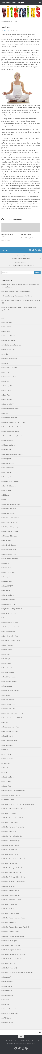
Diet (4, 499)
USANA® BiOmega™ (10, 941)
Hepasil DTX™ (8, 586)
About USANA (7, 322)
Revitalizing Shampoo (10, 740)
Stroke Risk (7, 786)
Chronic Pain (7, 449)
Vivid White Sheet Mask (10, 1013)
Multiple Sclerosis (8, 672)
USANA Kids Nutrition (10, 863)
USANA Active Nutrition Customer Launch (16, 291)
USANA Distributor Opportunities (13, 827)
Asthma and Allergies (10, 358)
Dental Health (7, 490)
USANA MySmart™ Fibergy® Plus (14, 877)
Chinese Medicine (9, 445)
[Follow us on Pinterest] (39, 250)
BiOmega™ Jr (7, 386)
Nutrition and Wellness (10, 681)
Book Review (7, 399)
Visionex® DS (7, 991)
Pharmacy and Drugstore (11, 690)
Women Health (8, 1022)
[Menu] (39, 2)
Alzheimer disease (9, 340)
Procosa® (6, 695)
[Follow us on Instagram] (36, 250)
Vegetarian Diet (8, 981)
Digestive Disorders (9, 509)
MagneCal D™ (8, 654)
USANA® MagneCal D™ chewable (14, 954)
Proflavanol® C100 (9, 704)
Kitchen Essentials (9, 631)
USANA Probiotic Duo (10, 904)
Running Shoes (8, 745)
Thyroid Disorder (8, 800)
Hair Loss (6, 563)
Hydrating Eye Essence (10, 613)
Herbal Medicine (8, 595)
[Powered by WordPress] (14, 1043)
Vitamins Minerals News (11, 1009)
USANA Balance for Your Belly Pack (14, 809)
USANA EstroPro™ (9, 831)
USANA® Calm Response (11, 945)
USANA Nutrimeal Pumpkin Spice (14, 881)
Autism (5, 363)
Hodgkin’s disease (9, 599)
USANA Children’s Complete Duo (14, 818)
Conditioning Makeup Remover (13, 454)
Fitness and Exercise (10, 536)
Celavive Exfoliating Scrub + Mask (14, 422)
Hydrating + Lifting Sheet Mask (13, 609)
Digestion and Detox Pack (11, 504)
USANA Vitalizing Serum (11, 931)
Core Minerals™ (8, 472)
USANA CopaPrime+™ (10, 822)
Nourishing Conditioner (10, 677)
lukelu (6, 31)
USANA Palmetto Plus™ (11, 890)
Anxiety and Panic (9, 349)
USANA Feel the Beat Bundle (12, 836)
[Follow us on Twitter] (33, 250)
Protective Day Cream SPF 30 (13, 713)
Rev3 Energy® (8, 736)
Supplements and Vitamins (11, 795)
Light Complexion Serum (11, 636)
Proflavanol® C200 (9, 709)
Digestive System (9, 513)
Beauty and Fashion (9, 377)
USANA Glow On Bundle (11, 845)
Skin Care (6, 763)
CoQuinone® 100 (8, 463)
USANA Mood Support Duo (12, 872)
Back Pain (6, 372)
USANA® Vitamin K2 (10, 968)
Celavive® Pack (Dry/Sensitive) (13, 436)
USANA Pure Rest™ (10, 922)
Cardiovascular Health (10, 418)
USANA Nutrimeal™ (9, 886)
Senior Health (7, 754)
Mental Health (7, 668)
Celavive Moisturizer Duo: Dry (12, 427)
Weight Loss (7, 1018)
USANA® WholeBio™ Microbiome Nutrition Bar (18, 972)
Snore (5, 772)
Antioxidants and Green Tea (12, 345)
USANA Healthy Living (10, 854)
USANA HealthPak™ (10, 850)
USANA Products (8, 909)
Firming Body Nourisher (10, 531)
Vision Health (7, 986)
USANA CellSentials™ (10, 813)
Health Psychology (9, 21)
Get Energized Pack (9, 549)
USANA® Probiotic (9, 963)
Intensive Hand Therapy (10, 622)
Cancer (5, 413)
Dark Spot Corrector (9, 486)
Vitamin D (6, 1000)
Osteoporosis (7, 686)
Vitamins (6, 1004)
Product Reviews (8, 699)
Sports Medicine (8, 777)
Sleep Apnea (7, 768)
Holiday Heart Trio (9, 604)
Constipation (7, 458)
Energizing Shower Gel (10, 522)
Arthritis (5, 354)
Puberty (5, 722)
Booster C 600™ (8, 404)
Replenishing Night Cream (11, 727)
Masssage (6, 659)
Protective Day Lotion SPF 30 (12, 718)
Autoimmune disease (10, 368)
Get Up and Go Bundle (10, 559)
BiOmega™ (7, 381)
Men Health (7, 663)
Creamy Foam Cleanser (11, 481)
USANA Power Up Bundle (11, 895)
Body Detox (7, 390)
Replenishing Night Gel (10, 731)
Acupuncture (7, 327)
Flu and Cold (7, 540)
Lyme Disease (7, 649)
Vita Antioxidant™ (8, 995)
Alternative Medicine (9, 336)
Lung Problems (8, 645)
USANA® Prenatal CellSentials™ (13, 959)
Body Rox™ (7, 395)
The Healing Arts (26, 234)
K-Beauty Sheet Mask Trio (11, 627)
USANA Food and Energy (11, 840)
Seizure (5, 750)
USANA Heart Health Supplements (14, 859)
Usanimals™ (7, 977)
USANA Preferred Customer (12, 900)
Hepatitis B (6, 590)
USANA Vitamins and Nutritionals (13, 936)
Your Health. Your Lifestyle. (12, 2)
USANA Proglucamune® (11, 913)
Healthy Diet (7, 577)
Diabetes (6, 495)
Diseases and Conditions (11, 518)
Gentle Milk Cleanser (10, 545)
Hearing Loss (7, 581)
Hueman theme (31, 1044)
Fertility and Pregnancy (10, 527)
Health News (7, 568)
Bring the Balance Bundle (11, 408)
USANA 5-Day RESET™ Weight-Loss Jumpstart (18, 804)
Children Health (8, 440)
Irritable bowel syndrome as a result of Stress (17, 296)
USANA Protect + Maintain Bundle (14, 918)
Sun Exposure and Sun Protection (14, 790)
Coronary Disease (9, 477)
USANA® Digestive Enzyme (12, 950)
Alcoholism (6, 331)
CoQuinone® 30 (8, 468)
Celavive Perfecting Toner (11, 431)
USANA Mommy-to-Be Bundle (13, 868)
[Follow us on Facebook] (30, 250)
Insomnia (6, 618)
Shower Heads (8, 759)
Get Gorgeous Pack (9, 554)
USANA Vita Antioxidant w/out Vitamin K (16, 927)
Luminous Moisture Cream (11, 640)
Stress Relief (7, 781)
